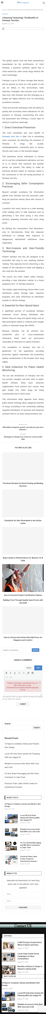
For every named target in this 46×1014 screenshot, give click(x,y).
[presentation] (6, 673)
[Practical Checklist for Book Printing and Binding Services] (23, 466)
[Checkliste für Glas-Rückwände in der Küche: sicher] (23, 503)
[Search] (44, 3)
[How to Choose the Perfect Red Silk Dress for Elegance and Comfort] (23, 620)
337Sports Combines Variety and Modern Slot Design (23, 805)
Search (35, 650)
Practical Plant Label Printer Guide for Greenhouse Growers (28, 859)
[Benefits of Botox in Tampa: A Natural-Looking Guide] (8, 969)
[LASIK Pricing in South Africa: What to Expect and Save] (8, 945)
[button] (6, 673)
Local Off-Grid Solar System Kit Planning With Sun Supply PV (30, 817)
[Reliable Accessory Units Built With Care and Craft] (11, 832)
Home (4, 10)
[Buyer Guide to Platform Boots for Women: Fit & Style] (23, 541)
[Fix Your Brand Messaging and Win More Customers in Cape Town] (11, 846)
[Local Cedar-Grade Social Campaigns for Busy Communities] (8, 957)
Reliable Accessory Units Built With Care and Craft (30, 830)
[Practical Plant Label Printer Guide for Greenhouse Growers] (11, 859)
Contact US (23, 926)
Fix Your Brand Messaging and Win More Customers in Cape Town (30, 845)
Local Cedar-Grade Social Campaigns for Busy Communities (28, 956)
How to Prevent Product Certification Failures (23, 595)
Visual (28, 668)
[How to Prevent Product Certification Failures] (23, 578)
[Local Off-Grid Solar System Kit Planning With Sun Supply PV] (11, 818)
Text (38, 668)
